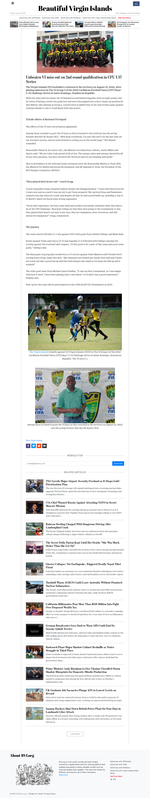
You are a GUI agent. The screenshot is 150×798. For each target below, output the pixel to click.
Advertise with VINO (50, 18)
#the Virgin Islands (34, 440)
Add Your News (124, 18)
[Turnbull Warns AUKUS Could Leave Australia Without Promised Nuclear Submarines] (79, 24)
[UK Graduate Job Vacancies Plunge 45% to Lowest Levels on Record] (112, 24)
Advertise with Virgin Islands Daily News (99, 18)
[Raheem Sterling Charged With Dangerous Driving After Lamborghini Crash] (34, 529)
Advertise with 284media (29, 18)
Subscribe (118, 463)
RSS (114, 779)
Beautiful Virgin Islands (75, 8)
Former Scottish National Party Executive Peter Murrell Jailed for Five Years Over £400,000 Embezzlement (63, 26)
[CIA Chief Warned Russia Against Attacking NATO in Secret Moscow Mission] (34, 507)
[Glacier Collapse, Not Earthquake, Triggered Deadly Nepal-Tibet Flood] (34, 569)
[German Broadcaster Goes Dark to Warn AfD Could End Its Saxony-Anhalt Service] (34, 630)
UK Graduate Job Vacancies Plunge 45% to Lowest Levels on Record (128, 24)
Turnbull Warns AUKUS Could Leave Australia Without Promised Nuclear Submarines (94, 25)
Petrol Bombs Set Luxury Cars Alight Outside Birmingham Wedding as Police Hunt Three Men (29, 25)
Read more (63, 775)
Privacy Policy (49, 794)
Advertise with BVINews (71, 18)
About (40, 794)
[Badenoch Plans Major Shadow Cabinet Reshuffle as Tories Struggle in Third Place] (34, 652)
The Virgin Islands (38, 352)
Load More (75, 734)
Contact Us (32, 794)
